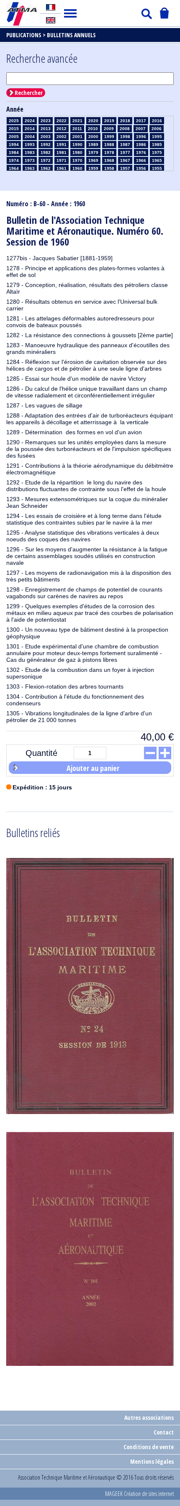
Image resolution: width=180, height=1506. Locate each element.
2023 (46, 120)
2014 (30, 128)
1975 (157, 152)
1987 (125, 144)
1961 (62, 168)
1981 (62, 152)
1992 (46, 144)
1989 (93, 144)
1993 (30, 144)
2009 (109, 128)
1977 (125, 152)
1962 (46, 168)
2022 (62, 120)
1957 (125, 168)
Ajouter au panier (93, 768)
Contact (164, 1432)
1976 (141, 152)
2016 (157, 120)
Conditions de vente (148, 1447)
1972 (46, 160)
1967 (125, 160)
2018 (125, 120)
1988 (109, 144)
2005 (14, 136)
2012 (62, 128)
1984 (14, 152)
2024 (30, 120)
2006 (157, 128)
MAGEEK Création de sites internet (139, 1494)
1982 (46, 152)
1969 (93, 160)
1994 (14, 144)
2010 (93, 128)
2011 (77, 128)
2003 (46, 136)
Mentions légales (152, 1461)
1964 (14, 168)
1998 (125, 136)
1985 (157, 144)
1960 (77, 168)
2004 (30, 136)
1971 (62, 160)
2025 (14, 120)
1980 (77, 152)
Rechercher (29, 93)
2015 (14, 128)
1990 (77, 144)
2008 (125, 128)
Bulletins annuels (71, 35)
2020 (93, 120)
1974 (14, 160)
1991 (62, 144)
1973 (30, 160)
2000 (93, 136)
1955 (157, 168)
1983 (30, 152)
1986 (141, 144)
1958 (109, 168)
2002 (62, 136)
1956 (141, 168)
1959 (93, 168)
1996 (141, 136)
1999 (109, 136)
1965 (157, 160)
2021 (77, 120)
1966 (141, 160)
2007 (141, 128)
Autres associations (149, 1417)
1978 (109, 152)
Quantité (41, 753)
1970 (77, 160)
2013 (46, 128)
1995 (157, 136)
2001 (77, 136)
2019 (109, 120)
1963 (30, 168)
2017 (141, 120)
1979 (93, 152)
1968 (109, 160)
